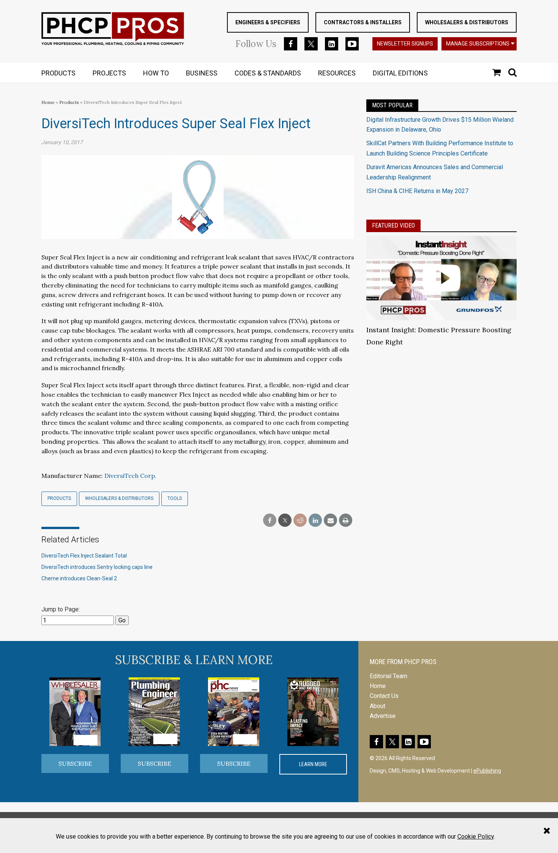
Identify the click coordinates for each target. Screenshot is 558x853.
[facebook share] (269, 520)
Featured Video (393, 225)
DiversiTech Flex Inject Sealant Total (84, 556)
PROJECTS (109, 73)
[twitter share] (285, 520)
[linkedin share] (315, 520)
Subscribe (75, 763)
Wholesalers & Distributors (466, 22)
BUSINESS (202, 73)
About (377, 706)
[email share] (330, 520)
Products (69, 102)
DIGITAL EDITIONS (400, 73)
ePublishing (487, 771)
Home (48, 102)
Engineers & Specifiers (267, 22)
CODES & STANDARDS (268, 73)
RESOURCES (337, 73)
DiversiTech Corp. (130, 475)
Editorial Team (388, 676)
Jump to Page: (60, 609)
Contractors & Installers (363, 22)
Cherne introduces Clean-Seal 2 (79, 578)
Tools (174, 498)
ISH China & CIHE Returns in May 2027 (417, 191)
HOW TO (156, 73)
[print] (345, 520)
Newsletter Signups (405, 44)
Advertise (383, 715)
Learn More (313, 764)
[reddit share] (300, 520)
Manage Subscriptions (477, 44)
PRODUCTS (58, 73)
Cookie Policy (475, 836)
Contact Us (384, 695)
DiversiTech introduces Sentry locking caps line (97, 567)
